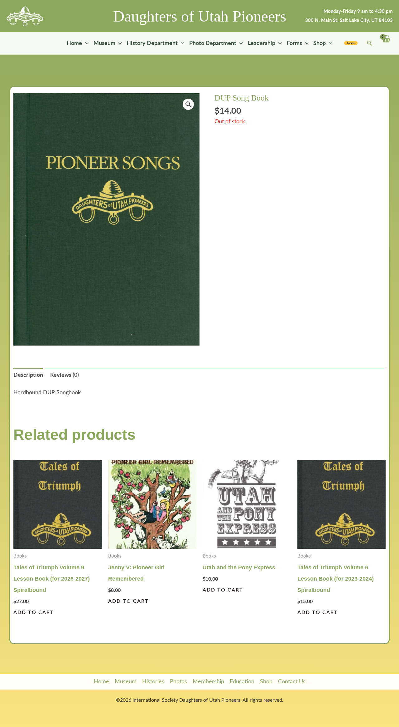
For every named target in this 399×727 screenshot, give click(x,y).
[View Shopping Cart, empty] (386, 43)
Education (242, 682)
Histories (153, 682)
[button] (85, 43)
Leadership (261, 43)
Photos (178, 682)
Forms (294, 43)
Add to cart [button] (33, 612)
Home (74, 43)
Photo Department (212, 43)
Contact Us (291, 682)
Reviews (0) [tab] (64, 375)
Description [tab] (28, 375)
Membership (208, 682)
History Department (152, 43)
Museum (104, 43)
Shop (319, 43)
